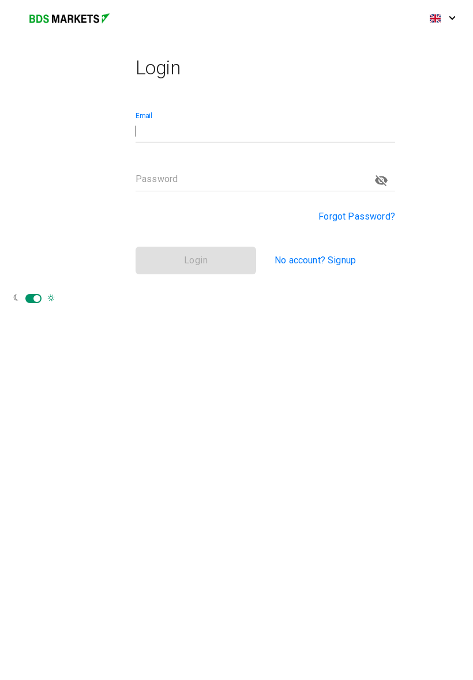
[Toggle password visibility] (381, 180)
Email (144, 115)
